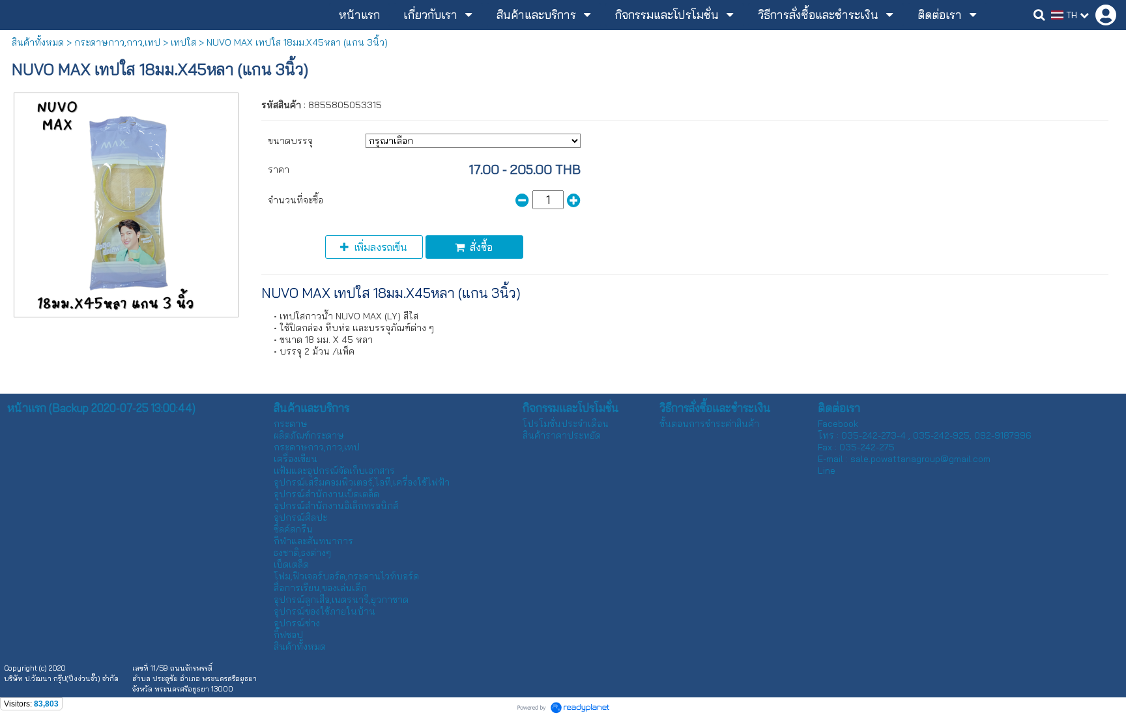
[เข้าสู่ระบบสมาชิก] (1105, 15)
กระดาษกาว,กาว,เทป (117, 42)
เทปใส (183, 42)
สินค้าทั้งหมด (38, 42)
